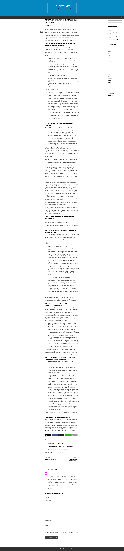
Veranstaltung (110, 78)
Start (2, 17)
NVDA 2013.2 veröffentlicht (50, 459)
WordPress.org (110, 95)
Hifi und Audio (110, 61)
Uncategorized (110, 74)
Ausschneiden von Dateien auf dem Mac (57, 443)
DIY (108, 59)
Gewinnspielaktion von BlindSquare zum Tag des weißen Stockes (74, 460)
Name (46, 515)
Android (109, 53)
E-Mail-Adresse (48, 520)
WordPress (60, 548)
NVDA (109, 70)
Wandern (109, 80)
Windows (109, 82)
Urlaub (109, 76)
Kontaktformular (48, 430)
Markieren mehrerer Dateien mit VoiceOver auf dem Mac (61, 445)
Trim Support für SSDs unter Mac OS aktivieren (59, 442)
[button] (48, 435)
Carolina (71, 548)
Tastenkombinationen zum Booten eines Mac (58, 449)
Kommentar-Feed (111, 93)
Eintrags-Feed (110, 91)
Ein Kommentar (40, 34)
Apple (109, 57)
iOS (108, 63)
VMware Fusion (54, 27)
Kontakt (15, 17)
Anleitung (41, 32)
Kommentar (48, 500)
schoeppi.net (62, 6)
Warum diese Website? (8, 17)
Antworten (50, 488)
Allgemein (109, 51)
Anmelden (109, 89)
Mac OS (47, 452)
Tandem (109, 72)
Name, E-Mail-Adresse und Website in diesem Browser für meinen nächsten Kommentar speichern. (61, 533)
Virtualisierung (53, 452)
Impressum (20, 17)
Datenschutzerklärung (27, 17)
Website (46, 525)
